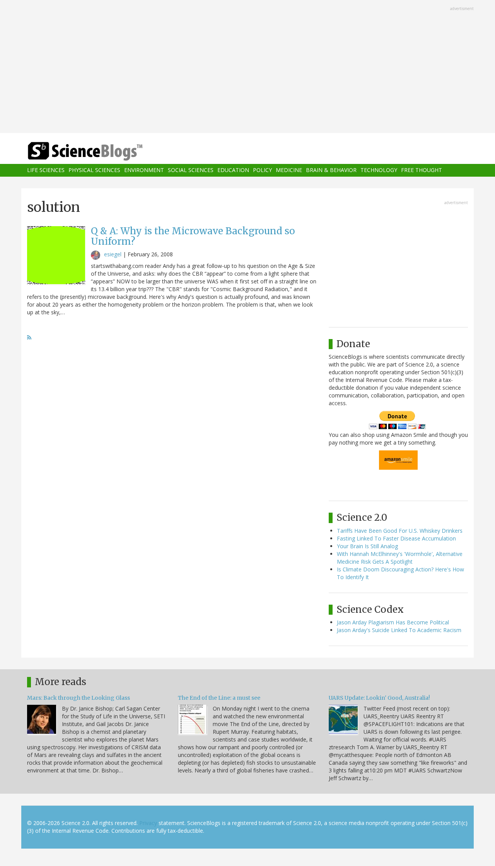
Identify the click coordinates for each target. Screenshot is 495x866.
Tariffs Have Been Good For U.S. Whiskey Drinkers (400, 530)
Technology (378, 170)
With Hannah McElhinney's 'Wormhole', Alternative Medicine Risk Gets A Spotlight (400, 557)
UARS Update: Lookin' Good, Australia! (379, 697)
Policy (262, 170)
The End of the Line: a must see (219, 697)
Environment (144, 170)
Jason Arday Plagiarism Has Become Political (393, 622)
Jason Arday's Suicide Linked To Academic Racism (399, 630)
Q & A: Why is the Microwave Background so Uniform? (193, 236)
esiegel (112, 254)
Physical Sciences (94, 170)
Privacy (148, 823)
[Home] (100, 151)
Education (233, 170)
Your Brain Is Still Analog (367, 546)
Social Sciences (190, 170)
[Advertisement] (247, 67)
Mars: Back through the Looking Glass (78, 697)
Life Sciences (46, 170)
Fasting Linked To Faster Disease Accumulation (396, 538)
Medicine (289, 170)
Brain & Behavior (331, 170)
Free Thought (421, 170)
